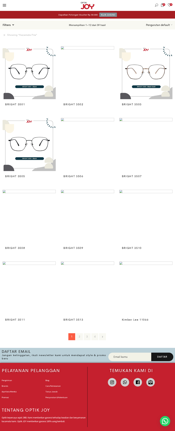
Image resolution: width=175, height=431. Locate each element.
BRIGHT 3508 (15, 248)
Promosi (5, 397)
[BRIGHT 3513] (87, 287)
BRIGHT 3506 (73, 176)
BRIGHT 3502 (73, 104)
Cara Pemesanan (53, 386)
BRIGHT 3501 (15, 104)
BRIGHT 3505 (15, 176)
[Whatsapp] (125, 382)
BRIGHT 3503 (132, 104)
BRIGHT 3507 (132, 176)
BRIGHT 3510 (132, 248)
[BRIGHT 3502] (87, 72)
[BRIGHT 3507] (145, 144)
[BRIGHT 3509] (87, 216)
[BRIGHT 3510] (145, 216)
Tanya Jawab (51, 391)
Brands (5, 386)
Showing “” (22, 34)
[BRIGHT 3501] (29, 72)
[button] (163, 5)
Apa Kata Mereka (9, 391)
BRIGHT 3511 (15, 319)
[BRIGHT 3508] (29, 216)
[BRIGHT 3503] (145, 72)
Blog (47, 380)
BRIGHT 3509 (73, 248)
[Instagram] (112, 382)
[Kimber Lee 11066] (145, 287)
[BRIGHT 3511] (29, 287)
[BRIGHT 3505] (29, 144)
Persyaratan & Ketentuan (56, 397)
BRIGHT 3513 (73, 319)
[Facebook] (137, 382)
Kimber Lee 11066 (135, 319)
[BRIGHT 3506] (87, 144)
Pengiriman (7, 380)
